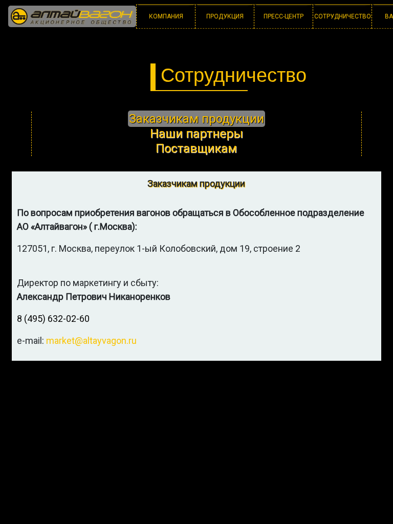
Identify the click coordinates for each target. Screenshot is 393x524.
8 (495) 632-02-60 (53, 318)
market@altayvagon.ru (91, 340)
